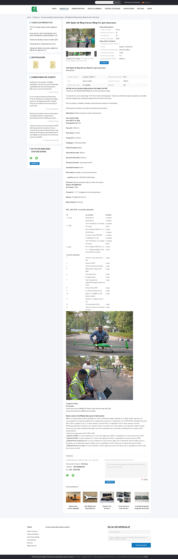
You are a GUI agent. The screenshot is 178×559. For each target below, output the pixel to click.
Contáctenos (128, 8)
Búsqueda (117, 2)
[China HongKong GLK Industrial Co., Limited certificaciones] (35, 64)
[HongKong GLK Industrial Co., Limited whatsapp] (37, 158)
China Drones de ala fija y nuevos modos (60, 557)
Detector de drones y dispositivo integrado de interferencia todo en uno (106, 507)
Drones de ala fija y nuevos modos (52, 17)
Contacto (104, 62)
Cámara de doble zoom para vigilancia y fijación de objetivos (44, 49)
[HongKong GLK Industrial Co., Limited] (34, 9)
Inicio (54, 8)
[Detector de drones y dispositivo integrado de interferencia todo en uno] (107, 497)
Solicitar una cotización (132, 2)
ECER (146, 557)
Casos (149, 8)
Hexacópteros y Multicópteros (41, 44)
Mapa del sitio (31, 546)
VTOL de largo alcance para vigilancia (43, 27)
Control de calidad (112, 8)
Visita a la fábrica (95, 8)
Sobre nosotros (78, 8)
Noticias (140, 8)
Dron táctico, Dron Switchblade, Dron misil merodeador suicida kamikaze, (43, 34)
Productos (64, 8)
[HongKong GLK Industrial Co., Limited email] (32, 158)
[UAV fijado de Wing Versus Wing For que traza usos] (80, 38)
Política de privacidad (39, 557)
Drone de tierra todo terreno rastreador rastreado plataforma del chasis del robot (123, 507)
